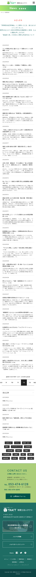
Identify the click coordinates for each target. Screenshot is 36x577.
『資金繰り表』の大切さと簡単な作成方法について (18, 35)
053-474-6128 (18, 484)
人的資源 (27, 446)
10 (12, 382)
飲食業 (22, 458)
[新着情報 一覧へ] (33, 393)
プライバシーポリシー (13, 565)
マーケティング (16, 446)
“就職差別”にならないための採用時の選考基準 (16, 312)
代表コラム (6, 401)
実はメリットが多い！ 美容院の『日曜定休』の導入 (17, 65)
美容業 (14, 458)
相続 (4, 148)
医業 (23, 454)
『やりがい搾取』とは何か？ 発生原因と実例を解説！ (18, 248)
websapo (18, 573)
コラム (7, 166)
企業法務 (9, 450)
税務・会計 (5, 183)
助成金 (18, 450)
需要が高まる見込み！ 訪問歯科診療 (13, 82)
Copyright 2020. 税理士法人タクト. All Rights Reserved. (18, 572)
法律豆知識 (6, 454)
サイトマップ (25, 565)
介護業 (15, 454)
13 (30, 382)
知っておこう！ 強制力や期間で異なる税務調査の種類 (18, 181)
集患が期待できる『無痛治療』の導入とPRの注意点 (17, 418)
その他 (7, 50)
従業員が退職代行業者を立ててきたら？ (14, 297)
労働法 (26, 450)
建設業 (30, 454)
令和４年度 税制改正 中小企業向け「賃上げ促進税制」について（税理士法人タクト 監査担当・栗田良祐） (18, 164)
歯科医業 (5, 458)
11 (18, 382)
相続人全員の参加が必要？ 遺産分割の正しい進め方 (17, 146)
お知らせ (8, 443)
